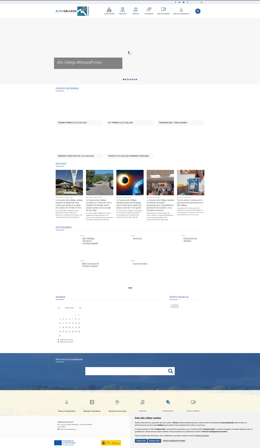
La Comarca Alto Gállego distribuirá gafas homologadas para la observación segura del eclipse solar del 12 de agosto (128, 204)
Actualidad (149, 14)
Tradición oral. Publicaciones (173, 122)
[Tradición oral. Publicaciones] (180, 107)
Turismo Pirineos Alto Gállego (72, 122)
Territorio (122, 14)
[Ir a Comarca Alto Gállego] (72, 11)
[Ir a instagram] (187, 2)
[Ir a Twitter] (179, 2)
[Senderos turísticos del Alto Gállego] (79, 140)
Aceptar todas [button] (141, 441)
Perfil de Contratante (181, 14)
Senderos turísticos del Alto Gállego (76, 156)
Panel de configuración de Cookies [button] (174, 441)
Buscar (197, 11)
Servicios (135, 14)
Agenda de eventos (66, 340)
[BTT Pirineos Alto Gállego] (130, 107)
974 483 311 (62, 427)
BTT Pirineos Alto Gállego (120, 122)
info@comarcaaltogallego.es (67, 429)
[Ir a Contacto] (201, 2)
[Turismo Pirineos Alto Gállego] (79, 107)
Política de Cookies (202, 436)
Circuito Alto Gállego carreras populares (128, 156)
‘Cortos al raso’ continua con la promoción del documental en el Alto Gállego (190, 202)
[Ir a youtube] (183, 2)
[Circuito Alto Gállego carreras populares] (130, 140)
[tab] (175, 305)
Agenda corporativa (66, 342)
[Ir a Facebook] (175, 2)
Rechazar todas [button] (154, 441)
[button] (59, 308)
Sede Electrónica (163, 14)
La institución (109, 14)
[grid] (69, 324)
